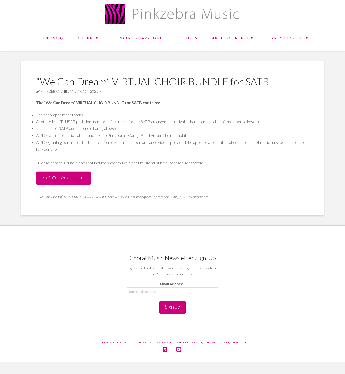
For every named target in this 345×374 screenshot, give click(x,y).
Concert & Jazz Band (152, 342)
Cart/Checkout (234, 342)
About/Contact (204, 342)
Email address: (172, 284)
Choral (124, 342)
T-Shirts (181, 342)
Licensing (105, 342)
